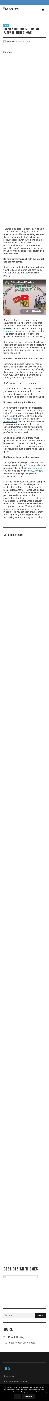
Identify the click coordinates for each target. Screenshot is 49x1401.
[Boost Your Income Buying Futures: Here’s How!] (24, 136)
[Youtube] (27, 2)
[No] (46, 1393)
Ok (17, 1396)
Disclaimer (8, 1376)
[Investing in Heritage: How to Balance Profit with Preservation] (21, 632)
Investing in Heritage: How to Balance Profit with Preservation (22, 721)
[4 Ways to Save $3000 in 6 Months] (21, 993)
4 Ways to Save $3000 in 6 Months (16, 1081)
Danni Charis (11, 41)
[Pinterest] (20, 2)
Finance (6, 25)
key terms (8, 331)
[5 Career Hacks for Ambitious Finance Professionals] (21, 1171)
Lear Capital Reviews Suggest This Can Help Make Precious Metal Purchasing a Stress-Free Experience (24, 901)
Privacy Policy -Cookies (15, 1381)
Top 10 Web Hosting (13, 1337)
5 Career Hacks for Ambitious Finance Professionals (24, 1259)
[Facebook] (16, 2)
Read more (28, 1396)
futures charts (10, 421)
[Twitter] (23, 2)
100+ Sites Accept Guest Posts (19, 1342)
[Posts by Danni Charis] (4, 41)
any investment (35, 468)
